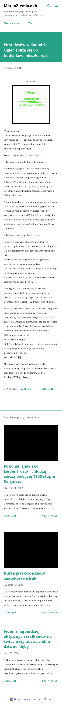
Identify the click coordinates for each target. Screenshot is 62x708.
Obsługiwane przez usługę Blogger (33, 699)
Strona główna (12, 23)
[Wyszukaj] (49, 6)
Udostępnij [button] (47, 388)
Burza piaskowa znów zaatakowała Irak (24, 575)
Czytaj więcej (50, 515)
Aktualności (23, 388)
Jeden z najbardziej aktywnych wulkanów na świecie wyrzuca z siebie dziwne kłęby (28, 639)
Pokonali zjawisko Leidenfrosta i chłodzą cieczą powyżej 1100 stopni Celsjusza (29, 473)
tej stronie (33, 155)
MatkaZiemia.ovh (20, 5)
